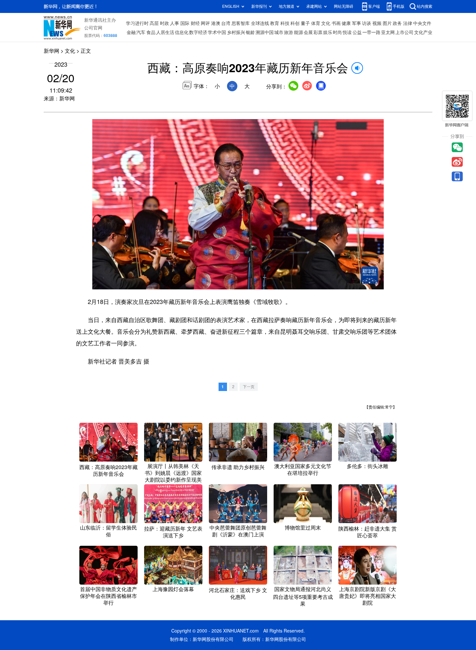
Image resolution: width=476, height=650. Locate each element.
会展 (308, 32)
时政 (164, 23)
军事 (356, 23)
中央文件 (422, 23)
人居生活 (165, 32)
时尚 (337, 32)
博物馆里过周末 (303, 527)
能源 (298, 32)
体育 (315, 23)
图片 (387, 23)
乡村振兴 (236, 32)
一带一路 (371, 32)
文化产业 (423, 32)
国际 (184, 23)
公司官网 (93, 28)
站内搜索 (424, 6)
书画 (336, 23)
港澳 (215, 23)
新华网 (51, 50)
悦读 (347, 32)
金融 (131, 32)
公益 (357, 32)
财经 (195, 23)
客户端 (374, 6)
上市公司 (404, 32)
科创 (295, 23)
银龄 (250, 32)
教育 (274, 23)
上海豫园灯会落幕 (173, 589)
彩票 (318, 32)
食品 (150, 32)
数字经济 (198, 32)
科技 (284, 23)
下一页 (249, 387)
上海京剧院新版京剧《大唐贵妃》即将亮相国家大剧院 (367, 596)
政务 (397, 23)
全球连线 (260, 23)
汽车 (140, 32)
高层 (154, 23)
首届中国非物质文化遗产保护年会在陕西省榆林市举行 (108, 596)
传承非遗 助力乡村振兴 (238, 467)
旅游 (288, 32)
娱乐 (327, 32)
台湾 (225, 23)
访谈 (366, 23)
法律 (407, 23)
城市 (278, 32)
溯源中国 (264, 32)
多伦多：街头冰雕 (367, 466)
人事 (174, 23)
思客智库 (241, 23)
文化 (325, 23)
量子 (305, 23)
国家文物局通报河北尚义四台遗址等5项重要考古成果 (303, 596)
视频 (376, 23)
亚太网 (388, 32)
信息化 (181, 32)
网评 (205, 23)
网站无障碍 (343, 6)
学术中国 (217, 32)
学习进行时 (137, 23)
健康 (346, 23)
